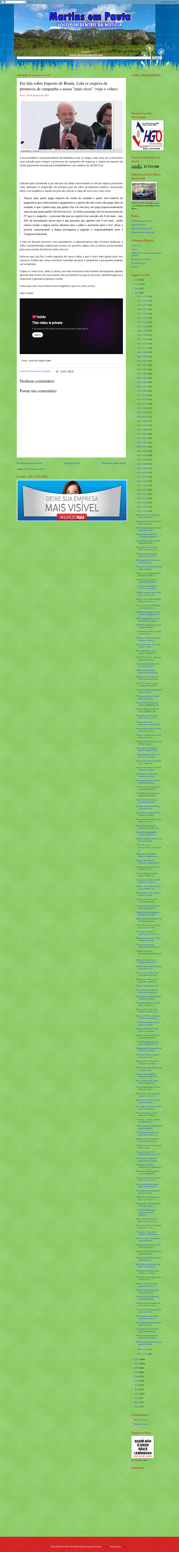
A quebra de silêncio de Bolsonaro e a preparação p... (148, 861)
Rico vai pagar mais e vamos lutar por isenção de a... (147, 1081)
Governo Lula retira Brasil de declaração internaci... (147, 1297)
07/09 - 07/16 (142, 403)
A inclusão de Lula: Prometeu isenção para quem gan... (147, 1330)
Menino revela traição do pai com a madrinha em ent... (149, 967)
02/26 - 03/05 (142, 485)
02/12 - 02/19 (142, 494)
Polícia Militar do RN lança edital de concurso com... (146, 548)
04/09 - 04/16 (142, 459)
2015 (137, 1389)
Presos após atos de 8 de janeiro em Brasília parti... (148, 561)
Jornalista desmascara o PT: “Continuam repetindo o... (147, 535)
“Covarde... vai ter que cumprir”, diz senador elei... (148, 1120)
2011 (137, 1406)
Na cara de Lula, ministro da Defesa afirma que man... (147, 991)
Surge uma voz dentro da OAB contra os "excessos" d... (148, 880)
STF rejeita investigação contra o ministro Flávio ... (149, 1278)
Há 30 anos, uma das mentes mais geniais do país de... (149, 1343)
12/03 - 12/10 (142, 313)
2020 (137, 1368)
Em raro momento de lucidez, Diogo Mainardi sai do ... (147, 1185)
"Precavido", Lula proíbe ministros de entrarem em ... (148, 1233)
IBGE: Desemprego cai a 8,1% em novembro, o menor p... (148, 619)
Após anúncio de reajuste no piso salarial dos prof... (149, 1323)
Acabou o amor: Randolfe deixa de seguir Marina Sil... (148, 887)
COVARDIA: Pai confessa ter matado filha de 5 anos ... (147, 794)
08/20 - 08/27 (142, 378)
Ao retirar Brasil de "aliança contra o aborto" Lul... (147, 874)
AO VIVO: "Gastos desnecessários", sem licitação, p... (149, 847)
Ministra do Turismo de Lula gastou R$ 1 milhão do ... (147, 980)
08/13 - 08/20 (142, 382)
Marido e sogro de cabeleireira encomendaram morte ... (148, 1036)
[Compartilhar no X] (67, 371)
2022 (137, 1359)
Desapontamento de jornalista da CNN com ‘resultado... (148, 1049)
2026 (137, 279)
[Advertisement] (148, 1514)
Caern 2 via (135, 245)
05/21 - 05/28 (142, 434)
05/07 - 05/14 (142, 442)
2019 (137, 1372)
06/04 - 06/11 (142, 425)
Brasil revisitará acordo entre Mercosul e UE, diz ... (147, 1291)
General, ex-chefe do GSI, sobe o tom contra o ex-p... (149, 522)
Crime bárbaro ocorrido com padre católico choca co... (147, 1133)
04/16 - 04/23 (142, 455)
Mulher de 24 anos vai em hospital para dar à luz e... (147, 961)
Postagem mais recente (29, 463)
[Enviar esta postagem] (57, 371)
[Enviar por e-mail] (61, 371)
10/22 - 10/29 (142, 339)
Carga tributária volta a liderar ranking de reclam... (148, 541)
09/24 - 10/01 (142, 356)
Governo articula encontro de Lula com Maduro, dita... (147, 710)
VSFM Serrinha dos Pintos (141, 221)
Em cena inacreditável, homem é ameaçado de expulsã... (148, 768)
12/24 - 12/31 (142, 300)
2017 (137, 1380)
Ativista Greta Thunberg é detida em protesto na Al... (149, 1310)
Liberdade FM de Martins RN (142, 232)
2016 (137, 1385)
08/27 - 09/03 (142, 373)
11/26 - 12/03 (142, 317)
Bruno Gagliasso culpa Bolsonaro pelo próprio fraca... (149, 528)
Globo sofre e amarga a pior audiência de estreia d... (147, 774)
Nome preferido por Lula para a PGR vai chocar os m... (148, 1178)
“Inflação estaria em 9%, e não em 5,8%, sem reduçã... (148, 755)
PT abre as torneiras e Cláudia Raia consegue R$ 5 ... (147, 697)
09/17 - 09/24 (142, 361)
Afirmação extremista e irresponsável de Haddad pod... (149, 1165)
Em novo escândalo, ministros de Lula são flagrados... (149, 839)
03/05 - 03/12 (142, 481)
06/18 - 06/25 (142, 416)
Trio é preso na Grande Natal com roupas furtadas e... (149, 567)
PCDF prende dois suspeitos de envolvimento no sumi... (148, 1304)
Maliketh (105, 1546)
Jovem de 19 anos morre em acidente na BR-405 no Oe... (148, 703)
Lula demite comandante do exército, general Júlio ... (147, 587)
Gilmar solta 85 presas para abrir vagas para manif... (148, 1252)
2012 (137, 1402)
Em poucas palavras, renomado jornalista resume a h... (148, 781)
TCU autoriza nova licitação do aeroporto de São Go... (148, 1094)
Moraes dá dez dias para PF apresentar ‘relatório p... (146, 1114)
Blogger (124, 1546)
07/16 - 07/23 (142, 399)
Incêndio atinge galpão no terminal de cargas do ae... (147, 1075)
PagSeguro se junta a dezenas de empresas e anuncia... (148, 638)
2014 (137, 1393)
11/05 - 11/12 (142, 330)
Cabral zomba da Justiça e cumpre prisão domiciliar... (147, 671)
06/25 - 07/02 (142, 412)
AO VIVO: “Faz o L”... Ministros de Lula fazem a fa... (148, 658)
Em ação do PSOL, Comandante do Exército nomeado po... (148, 1016)
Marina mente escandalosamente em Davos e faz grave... (148, 997)
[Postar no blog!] (64, 371)
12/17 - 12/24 (142, 305)
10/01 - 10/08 (142, 352)
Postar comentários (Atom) (34, 469)
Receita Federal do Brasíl (141, 259)
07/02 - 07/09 (142, 408)
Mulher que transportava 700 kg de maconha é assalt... (148, 939)
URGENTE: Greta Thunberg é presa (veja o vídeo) (147, 1198)
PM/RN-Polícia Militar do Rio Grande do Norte (146, 254)
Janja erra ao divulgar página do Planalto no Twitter (148, 574)
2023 (137, 292)
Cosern (134, 249)
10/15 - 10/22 (142, 343)
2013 (137, 1398)
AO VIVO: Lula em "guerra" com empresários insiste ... (147, 684)
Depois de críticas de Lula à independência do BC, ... (146, 800)
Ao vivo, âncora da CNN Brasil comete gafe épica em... (148, 606)
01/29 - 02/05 (142, 502)
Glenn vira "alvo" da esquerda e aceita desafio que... (148, 1239)
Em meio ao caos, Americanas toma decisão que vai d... (147, 788)
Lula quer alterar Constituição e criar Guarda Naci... (148, 807)
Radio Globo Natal (138, 224)
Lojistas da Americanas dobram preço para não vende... (148, 926)
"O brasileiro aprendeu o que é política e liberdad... (148, 1023)
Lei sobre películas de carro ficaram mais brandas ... (146, 900)
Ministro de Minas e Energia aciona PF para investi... (147, 1284)
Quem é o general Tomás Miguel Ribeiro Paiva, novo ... (148, 600)
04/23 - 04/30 (142, 451)
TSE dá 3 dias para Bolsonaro (147, 985)
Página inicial (71, 463)
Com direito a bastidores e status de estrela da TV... (148, 632)
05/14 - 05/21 (142, 438)
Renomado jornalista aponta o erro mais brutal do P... (147, 1172)
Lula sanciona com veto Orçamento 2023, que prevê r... (149, 1152)
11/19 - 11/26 (142, 322)
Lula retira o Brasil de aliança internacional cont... (147, 1055)
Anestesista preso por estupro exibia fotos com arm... (147, 1317)
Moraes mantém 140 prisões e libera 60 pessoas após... (147, 1062)
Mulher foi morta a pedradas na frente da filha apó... (148, 516)
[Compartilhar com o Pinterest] (72, 371)
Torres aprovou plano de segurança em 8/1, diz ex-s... (148, 932)
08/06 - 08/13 (142, 386)
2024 (137, 288)
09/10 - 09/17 (142, 365)
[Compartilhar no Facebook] (69, 371)
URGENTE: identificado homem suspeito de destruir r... (148, 626)
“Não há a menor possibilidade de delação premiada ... (149, 1127)
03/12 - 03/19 (142, 476)
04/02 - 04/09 (142, 464)
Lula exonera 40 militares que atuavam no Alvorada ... (147, 1271)
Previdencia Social (138, 263)
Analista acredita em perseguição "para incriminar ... (149, 690)
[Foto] (71, 124)
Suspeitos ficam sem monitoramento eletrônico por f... (149, 953)
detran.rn (134, 266)
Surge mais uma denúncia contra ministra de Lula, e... (148, 820)
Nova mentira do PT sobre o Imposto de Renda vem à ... (147, 1010)
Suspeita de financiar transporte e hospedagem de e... (149, 1258)
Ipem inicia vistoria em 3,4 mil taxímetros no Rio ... (148, 1101)
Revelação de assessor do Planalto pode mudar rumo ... (148, 826)
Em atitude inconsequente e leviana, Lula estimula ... (146, 833)
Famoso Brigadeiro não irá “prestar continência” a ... (147, 652)
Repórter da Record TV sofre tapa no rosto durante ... (147, 1029)
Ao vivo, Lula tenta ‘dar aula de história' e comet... (148, 645)
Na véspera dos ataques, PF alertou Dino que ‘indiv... (147, 1159)
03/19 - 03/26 (142, 472)
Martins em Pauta (141, 1420)
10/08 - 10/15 (142, 348)
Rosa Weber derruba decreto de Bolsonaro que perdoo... (148, 1265)
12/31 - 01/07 (142, 296)
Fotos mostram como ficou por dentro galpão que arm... (148, 906)
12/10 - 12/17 (142, 309)
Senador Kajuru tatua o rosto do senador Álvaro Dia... (148, 729)
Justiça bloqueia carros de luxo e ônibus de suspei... (148, 1088)
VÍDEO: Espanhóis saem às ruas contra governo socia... (148, 593)
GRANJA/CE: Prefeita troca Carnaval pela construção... (147, 677)
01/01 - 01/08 (142, 1353)
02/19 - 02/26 (142, 489)
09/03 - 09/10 (142, 369)
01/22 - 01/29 (142, 506)
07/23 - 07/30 (142, 395)
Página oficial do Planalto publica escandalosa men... (147, 855)
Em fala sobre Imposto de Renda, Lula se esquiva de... (149, 762)
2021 (137, 1363)
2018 (137, 1376)
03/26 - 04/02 (142, 468)
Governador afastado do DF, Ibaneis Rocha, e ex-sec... (147, 716)
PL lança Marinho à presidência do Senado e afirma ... (148, 1204)
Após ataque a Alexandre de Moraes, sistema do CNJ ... (147, 749)
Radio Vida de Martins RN (141, 228)
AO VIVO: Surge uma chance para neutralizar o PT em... (147, 1042)
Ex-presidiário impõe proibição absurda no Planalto (148, 813)
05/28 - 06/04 (142, 429)
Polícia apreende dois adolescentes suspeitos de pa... (148, 723)
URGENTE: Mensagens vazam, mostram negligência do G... (148, 613)
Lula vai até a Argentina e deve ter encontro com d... (148, 664)
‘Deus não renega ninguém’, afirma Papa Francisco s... (147, 554)
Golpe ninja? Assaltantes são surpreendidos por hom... (147, 973)
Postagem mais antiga (114, 463)
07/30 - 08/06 (142, 391)
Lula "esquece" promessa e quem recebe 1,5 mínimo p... (149, 1107)
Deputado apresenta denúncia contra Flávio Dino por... (147, 1139)
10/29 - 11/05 (142, 335)
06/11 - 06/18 (142, 421)
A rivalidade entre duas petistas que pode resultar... (148, 1191)
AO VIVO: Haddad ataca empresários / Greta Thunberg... (145, 1212)
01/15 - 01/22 (142, 511)
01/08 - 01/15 (142, 1349)
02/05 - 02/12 (142, 498)
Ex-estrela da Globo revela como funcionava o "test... (149, 1226)
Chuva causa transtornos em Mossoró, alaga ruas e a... (147, 1220)
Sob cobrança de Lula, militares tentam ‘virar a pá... (148, 893)
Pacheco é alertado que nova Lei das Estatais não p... (148, 736)
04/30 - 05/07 (142, 446)
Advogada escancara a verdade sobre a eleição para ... (148, 1003)
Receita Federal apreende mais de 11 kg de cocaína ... (149, 1068)
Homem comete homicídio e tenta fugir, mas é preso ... (147, 1336)
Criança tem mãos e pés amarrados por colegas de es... (148, 945)
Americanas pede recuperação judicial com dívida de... (147, 913)
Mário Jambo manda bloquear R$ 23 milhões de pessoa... (149, 919)
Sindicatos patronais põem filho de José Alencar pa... (148, 1245)
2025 (137, 284)
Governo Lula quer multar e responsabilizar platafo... (147, 580)
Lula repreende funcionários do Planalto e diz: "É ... (148, 868)
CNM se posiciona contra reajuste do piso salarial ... (149, 1146)
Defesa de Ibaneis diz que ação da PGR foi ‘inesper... (149, 742)
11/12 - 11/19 (142, 326)
